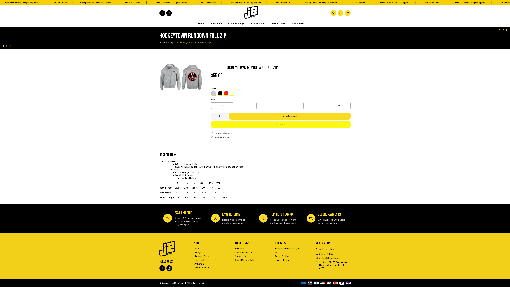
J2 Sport (172, 42)
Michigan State (201, 256)
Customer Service (243, 252)
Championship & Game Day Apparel (95, 2)
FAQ (277, 252)
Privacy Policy (282, 260)
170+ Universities (59, 2)
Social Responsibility (244, 260)
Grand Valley (200, 260)
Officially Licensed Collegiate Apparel (21, 2)
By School (199, 264)
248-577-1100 (326, 254)
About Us (239, 248)
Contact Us (240, 256)
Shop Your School (133, 2)
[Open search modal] (333, 13)
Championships (201, 267)
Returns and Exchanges (287, 248)
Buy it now (281, 124)
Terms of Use (282, 256)
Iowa (196, 248)
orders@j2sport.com (329, 258)
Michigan (198, 252)
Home (162, 42)
